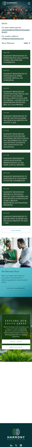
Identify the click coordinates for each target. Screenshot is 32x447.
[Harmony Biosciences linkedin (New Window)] (11, 445)
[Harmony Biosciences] (9, 3)
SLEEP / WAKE (16, 341)
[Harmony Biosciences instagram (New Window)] (21, 445)
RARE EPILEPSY (16, 347)
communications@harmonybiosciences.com (16, 30)
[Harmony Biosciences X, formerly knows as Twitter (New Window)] (16, 445)
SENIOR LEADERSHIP (16, 288)
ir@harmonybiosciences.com (13, 38)
